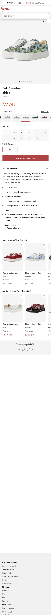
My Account (33, 8)
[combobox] (26, 15)
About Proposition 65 (11, 576)
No (32, 349)
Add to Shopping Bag (25, 158)
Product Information (11, 168)
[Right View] (29, 81)
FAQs (4, 580)
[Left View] (25, 81)
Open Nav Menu (48, 8)
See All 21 (45, 111)
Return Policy (7, 573)
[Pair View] (19, 81)
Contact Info (7, 583)
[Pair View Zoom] (25, 49)
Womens (5, 590)
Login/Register (8, 608)
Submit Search (47, 15)
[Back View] (27, 81)
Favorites (38, 8)
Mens (4, 594)
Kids (4, 597)
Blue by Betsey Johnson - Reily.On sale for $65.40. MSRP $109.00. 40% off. (12, 315)
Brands (5, 601)
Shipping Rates (8, 569)
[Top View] (21, 81)
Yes (19, 349)
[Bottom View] (23, 81)
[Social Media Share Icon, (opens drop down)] (43, 21)
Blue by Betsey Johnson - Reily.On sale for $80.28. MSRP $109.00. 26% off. (12, 264)
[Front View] (31, 81)
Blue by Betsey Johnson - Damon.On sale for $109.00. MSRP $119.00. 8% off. (35, 264)
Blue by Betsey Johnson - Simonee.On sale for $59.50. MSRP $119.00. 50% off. (35, 315)
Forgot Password (9, 566)
